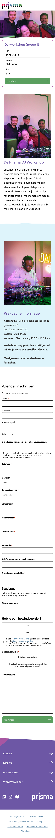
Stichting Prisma (36, 816)
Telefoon (7, 464)
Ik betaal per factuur (27, 656)
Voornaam (6, 410)
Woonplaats (8, 531)
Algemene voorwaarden (37, 826)
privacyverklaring (21, 638)
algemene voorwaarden (22, 641)
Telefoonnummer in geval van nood (19, 559)
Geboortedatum (10, 490)
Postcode (7, 545)
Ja (27, 625)
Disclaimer (25, 831)
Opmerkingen (8, 674)
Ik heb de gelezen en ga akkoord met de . (28, 642)
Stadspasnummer (10, 603)
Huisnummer (8, 517)
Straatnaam (8, 503)
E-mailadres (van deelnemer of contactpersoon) (25, 442)
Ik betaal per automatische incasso (27, 665)
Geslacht (6, 477)
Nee (27, 632)
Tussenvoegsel (8, 422)
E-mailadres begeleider (13, 573)
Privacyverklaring (15, 826)
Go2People (39, 821)
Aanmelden (9, 719)
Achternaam (7, 434)
